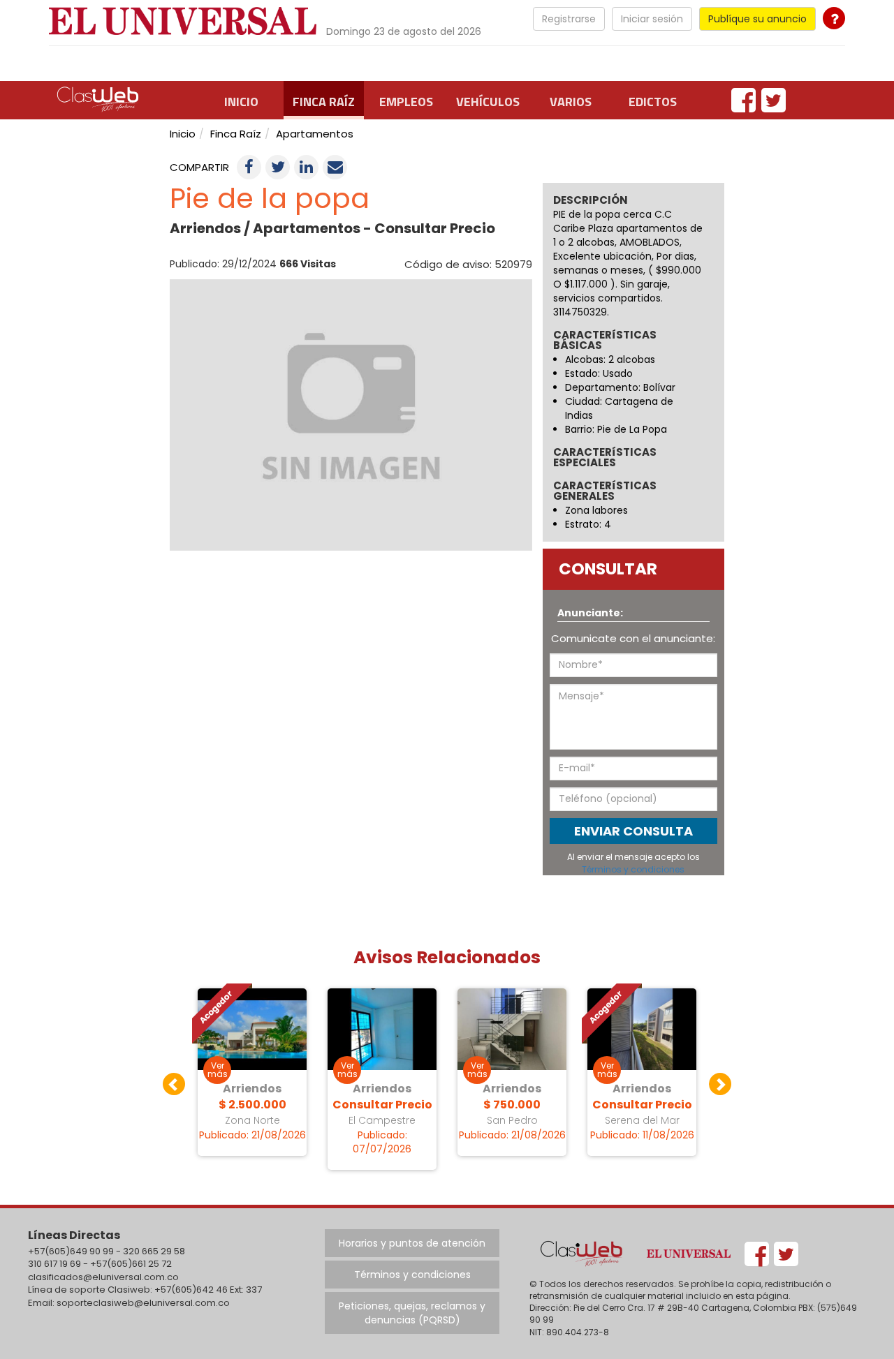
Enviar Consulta (633, 831)
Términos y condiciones (633, 869)
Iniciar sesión (652, 19)
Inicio (241, 101)
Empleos (406, 101)
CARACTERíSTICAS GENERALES (605, 491)
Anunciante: (590, 613)
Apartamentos (314, 133)
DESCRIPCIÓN (590, 200)
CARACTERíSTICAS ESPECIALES (605, 458)
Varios (571, 101)
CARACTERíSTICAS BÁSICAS (605, 340)
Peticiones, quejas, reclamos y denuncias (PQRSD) (412, 1313)
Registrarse (569, 19)
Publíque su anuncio (757, 19)
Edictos (653, 101)
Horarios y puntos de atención (412, 1243)
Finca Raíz (324, 101)
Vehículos (488, 101)
